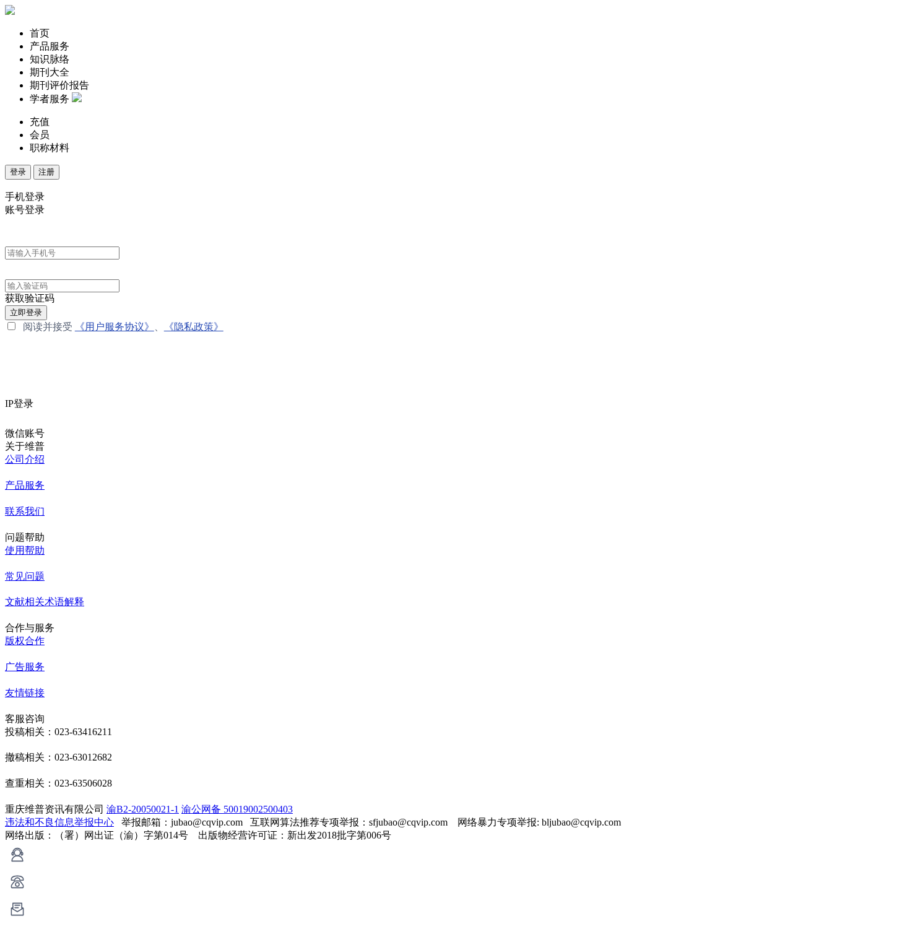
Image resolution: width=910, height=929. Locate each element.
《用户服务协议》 (114, 326)
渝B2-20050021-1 (142, 809)
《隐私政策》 (193, 326)
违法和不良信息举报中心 (59, 822)
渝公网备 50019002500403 (237, 809)
